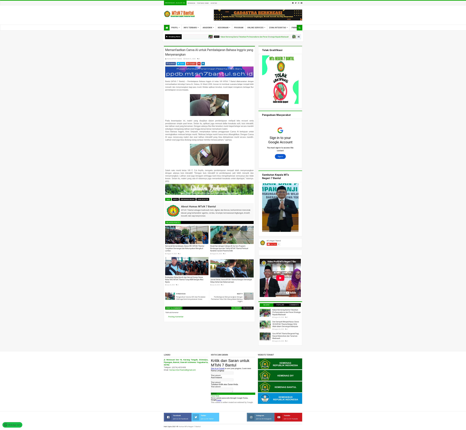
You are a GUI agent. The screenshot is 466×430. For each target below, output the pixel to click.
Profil (174, 28)
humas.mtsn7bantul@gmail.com (183, 370)
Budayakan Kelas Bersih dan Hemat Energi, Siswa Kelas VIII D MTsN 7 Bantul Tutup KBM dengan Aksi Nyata (184, 279)
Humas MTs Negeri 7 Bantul (190, 426)
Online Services (255, 28)
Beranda (191, 3)
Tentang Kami (203, 3)
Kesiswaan (223, 28)
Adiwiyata (279, 37)
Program (238, 28)
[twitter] (296, 3)
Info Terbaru (190, 28)
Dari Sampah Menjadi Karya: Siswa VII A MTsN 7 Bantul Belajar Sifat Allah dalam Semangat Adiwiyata (285, 324)
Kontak (214, 3)
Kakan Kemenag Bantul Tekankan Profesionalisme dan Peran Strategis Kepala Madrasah (232, 37)
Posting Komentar (175, 316)
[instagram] (298, 3)
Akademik (207, 28)
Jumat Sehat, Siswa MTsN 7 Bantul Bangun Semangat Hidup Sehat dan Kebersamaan (231, 281)
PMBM (295, 28)
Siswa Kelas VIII (203, 199)
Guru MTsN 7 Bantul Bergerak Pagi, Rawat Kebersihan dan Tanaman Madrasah (285, 336)
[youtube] (301, 3)
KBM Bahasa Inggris (188, 199)
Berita (194, 37)
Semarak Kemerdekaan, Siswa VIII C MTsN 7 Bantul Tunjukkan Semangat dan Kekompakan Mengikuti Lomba (184, 248)
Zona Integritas (277, 28)
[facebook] (293, 3)
